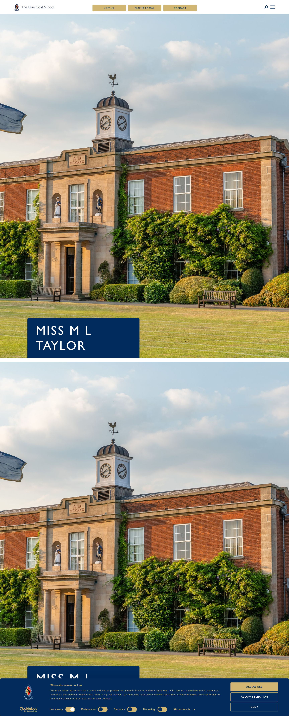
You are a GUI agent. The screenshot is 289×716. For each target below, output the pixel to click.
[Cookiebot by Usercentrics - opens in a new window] (28, 709)
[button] (272, 7)
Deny (254, 706)
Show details (182, 709)
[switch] (103, 709)
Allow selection (254, 696)
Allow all (254, 686)
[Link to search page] (267, 7)
